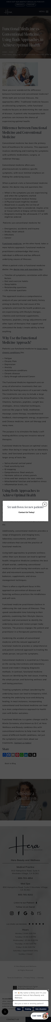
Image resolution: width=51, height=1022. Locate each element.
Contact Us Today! (27, 512)
